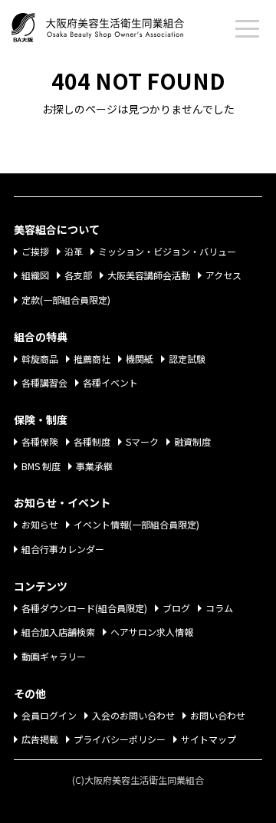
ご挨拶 (35, 251)
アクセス (223, 274)
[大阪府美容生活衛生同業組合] (113, 24)
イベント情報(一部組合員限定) (136, 524)
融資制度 (192, 441)
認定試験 (187, 358)
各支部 (78, 274)
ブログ (176, 607)
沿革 (73, 251)
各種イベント (110, 382)
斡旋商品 (39, 358)
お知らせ (39, 524)
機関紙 (139, 358)
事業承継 (94, 465)
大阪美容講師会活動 (148, 274)
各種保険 (39, 441)
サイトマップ (208, 739)
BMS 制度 (41, 465)
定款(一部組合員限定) (65, 299)
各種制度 (92, 441)
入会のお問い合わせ (133, 715)
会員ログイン (49, 715)
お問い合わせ (217, 715)
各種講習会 (44, 382)
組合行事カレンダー (62, 548)
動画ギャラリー (53, 656)
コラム (219, 607)
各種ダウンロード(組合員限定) (84, 607)
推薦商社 (92, 358)
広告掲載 (39, 739)
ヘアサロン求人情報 (151, 631)
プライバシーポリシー (120, 739)
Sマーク (142, 441)
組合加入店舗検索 (58, 631)
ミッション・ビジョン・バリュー (167, 251)
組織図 (35, 274)
